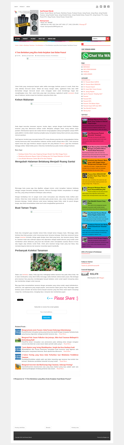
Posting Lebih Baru (20, 427)
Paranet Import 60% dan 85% (92, 106)
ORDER (28, 6)
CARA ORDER (87, 74)
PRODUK (86, 71)
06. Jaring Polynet (88, 91)
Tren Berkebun (54, 55)
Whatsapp (82, 24)
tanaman (23, 237)
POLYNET (33, 39)
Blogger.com (106, 437)
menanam (71, 93)
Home (18, 39)
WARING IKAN (51, 39)
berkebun (25, 274)
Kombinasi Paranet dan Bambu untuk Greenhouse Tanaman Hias (98, 226)
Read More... (63, 334)
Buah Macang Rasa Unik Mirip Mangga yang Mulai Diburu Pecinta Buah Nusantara (98, 148)
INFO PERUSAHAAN (89, 69)
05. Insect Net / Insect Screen (92, 89)
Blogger (101, 278)
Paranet (85, 96)
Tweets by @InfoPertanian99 (90, 265)
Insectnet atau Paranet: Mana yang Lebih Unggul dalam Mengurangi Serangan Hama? (97, 162)
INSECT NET (42, 39)
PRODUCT (22, 6)
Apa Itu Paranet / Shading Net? (92, 94)
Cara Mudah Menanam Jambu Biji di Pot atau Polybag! (35, 158)
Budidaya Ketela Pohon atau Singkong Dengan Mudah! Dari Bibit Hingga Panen (43, 154)
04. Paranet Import (89, 87)
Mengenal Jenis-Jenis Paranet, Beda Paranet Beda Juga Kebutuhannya (46, 330)
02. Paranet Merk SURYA (91, 82)
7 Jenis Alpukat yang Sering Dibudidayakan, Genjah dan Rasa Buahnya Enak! (48, 347)
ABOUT (16, 6)
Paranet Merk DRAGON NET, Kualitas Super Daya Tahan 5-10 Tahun (97, 176)
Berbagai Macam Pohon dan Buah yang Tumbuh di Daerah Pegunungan (98, 121)
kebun (63, 143)
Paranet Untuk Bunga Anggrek (98, 238)
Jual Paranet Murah (27, 437)
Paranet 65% (87, 101)
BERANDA (86, 67)
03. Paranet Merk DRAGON (91, 84)
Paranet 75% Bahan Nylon (91, 103)
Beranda (48, 427)
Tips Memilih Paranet (89, 108)
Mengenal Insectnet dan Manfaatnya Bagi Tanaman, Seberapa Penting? (47, 365)
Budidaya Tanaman (45, 55)
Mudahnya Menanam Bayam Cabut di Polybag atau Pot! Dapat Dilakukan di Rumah (44, 156)
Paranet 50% (87, 99)
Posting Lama (75, 427)
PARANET (25, 39)
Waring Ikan (87, 110)
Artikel (38, 55)
